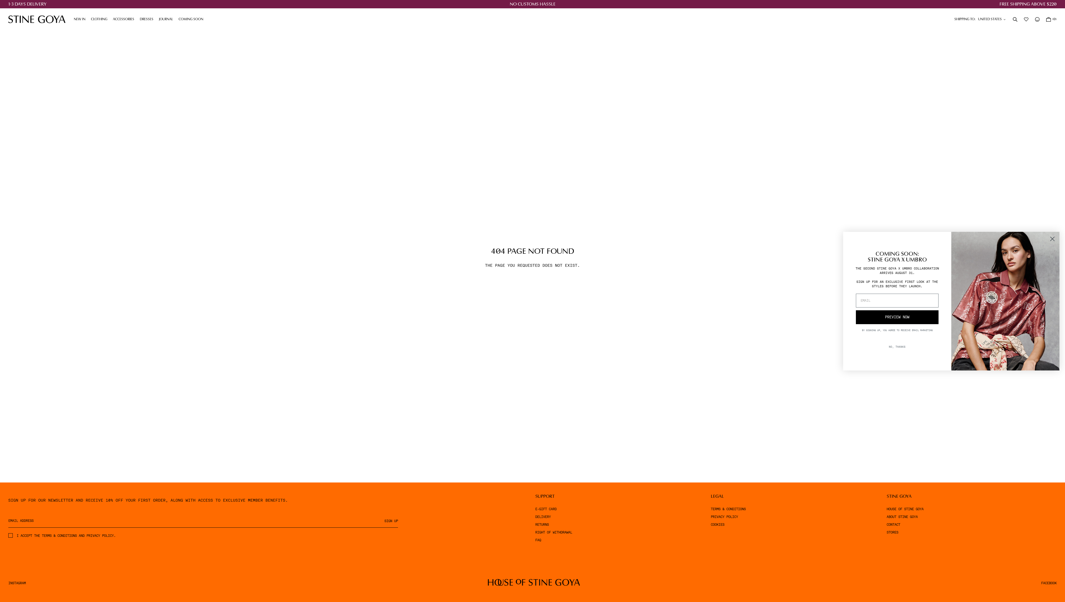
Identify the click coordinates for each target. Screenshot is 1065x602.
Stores (892, 532)
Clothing (100, 19)
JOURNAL (167, 19)
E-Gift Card (546, 509)
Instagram (17, 583)
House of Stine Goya (905, 509)
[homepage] (36, 19)
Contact (893, 525)
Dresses (148, 19)
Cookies (717, 525)
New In (79, 19)
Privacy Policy (724, 517)
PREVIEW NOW (897, 317)
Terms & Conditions (728, 509)
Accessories (125, 19)
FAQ (538, 540)
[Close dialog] (1052, 239)
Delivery (543, 517)
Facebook (1049, 583)
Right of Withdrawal (553, 532)
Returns (542, 525)
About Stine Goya (902, 517)
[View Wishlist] (1027, 19)
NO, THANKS (897, 346)
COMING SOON (191, 19)
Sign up (391, 521)
